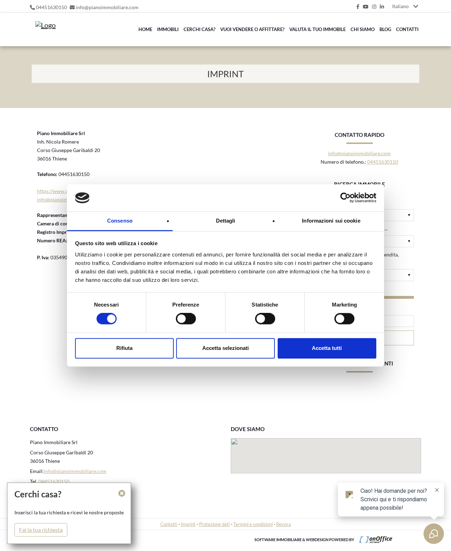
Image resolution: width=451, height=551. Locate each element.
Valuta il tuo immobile (317, 29)
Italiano (400, 6)
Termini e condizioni (253, 524)
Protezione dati (214, 524)
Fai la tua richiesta (41, 529)
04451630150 (51, 7)
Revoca (283, 524)
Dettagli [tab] (225, 221)
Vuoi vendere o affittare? (252, 29)
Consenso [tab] (119, 221)
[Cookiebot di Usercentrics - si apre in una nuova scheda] (345, 198)
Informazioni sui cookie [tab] (331, 221)
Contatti (407, 29)
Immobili (168, 29)
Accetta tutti (327, 348)
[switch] (178, 321)
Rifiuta (124, 348)
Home (145, 29)
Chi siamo (363, 29)
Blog (385, 29)
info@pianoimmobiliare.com (107, 7)
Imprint (188, 524)
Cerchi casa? (199, 29)
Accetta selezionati (225, 348)
